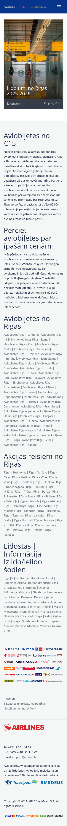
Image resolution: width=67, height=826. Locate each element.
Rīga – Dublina (44, 482)
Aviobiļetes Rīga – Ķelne (19, 411)
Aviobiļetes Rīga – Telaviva (28, 377)
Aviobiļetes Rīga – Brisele (36, 368)
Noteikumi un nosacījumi (20, 708)
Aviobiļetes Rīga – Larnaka (29, 435)
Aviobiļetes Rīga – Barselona (31, 349)
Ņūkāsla (9, 616)
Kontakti (9, 699)
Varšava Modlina (27, 626)
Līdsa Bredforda (29, 606)
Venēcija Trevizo (50, 626)
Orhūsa (21, 616)
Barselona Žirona (15, 582)
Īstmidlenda (11, 597)
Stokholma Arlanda (34, 621)
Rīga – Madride (25, 510)
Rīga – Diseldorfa (39, 506)
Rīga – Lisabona (44, 520)
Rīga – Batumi (23, 520)
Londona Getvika (15, 602)
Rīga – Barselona (49, 510)
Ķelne (49, 597)
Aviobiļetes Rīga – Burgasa (36, 416)
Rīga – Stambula (45, 525)
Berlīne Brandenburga (42, 582)
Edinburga (10, 592)
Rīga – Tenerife (13, 515)
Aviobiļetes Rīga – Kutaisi (20, 373)
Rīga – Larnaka (34, 515)
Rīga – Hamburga (15, 506)
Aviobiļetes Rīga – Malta (34, 425)
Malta (57, 606)
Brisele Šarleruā (14, 587)
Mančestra (11, 611)
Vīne (7, 630)
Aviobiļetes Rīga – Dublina (21, 420)
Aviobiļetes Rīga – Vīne (37, 440)
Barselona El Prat (42, 578)
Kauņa (24, 578)
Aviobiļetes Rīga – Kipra (19, 430)
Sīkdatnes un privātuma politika (24, 703)
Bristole (31, 587)
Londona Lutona (38, 602)
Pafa (48, 616)
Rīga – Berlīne (21, 477)
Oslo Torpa (35, 616)
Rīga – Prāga (23, 491)
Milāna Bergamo (50, 611)
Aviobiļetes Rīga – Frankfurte (39, 406)
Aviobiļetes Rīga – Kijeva (38, 387)
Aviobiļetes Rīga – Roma (32, 339)
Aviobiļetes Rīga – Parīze (20, 392)
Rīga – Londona (23, 482)
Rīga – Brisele (46, 496)
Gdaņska (25, 592)
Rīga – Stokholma (15, 472)
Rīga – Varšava (38, 472)
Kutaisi (38, 597)
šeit (23, 151)
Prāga (16, 621)
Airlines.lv (15, 104)
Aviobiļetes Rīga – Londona (21, 334)
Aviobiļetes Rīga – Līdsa (19, 363)
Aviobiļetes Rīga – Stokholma (42, 397)
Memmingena (29, 611)
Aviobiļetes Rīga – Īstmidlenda (36, 358)
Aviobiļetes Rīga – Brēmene (21, 354)
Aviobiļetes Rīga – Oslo (19, 344)
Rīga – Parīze (41, 491)
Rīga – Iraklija (33, 529)
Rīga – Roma (27, 496)
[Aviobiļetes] (25, 6)
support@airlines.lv (24, 757)
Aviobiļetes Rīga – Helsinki (21, 401)
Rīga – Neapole (29, 501)
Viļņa (14, 578)
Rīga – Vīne (39, 477)
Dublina (44, 587)
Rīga (6, 578)
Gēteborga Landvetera (47, 592)
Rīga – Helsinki (35, 486)
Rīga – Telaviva (13, 529)
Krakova (26, 597)
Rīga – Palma (24, 525)
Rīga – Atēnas (50, 501)
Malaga (46, 606)
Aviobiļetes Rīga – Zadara (20, 444)
